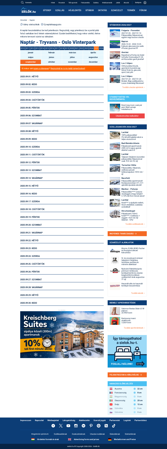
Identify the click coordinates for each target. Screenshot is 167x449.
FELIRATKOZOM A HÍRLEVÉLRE (124, 375)
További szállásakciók (134, 224)
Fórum (143, 10)
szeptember (30, 62)
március (72, 53)
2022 (81, 48)
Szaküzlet (117, 10)
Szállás (59, 10)
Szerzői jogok (100, 420)
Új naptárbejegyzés (52, 24)
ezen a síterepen (41, 68)
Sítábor (89, 10)
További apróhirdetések (134, 328)
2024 (91, 48)
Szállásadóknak (60, 434)
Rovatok (62, 3)
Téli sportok (72, 3)
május (30, 57)
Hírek (53, 3)
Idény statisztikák (31, 24)
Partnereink (114, 420)
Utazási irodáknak (97, 434)
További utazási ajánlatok (133, 87)
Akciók (126, 3)
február (51, 53)
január (30, 53)
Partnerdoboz (141, 420)
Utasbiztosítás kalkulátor (127, 116)
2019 (67, 48)
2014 (42, 48)
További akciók (137, 293)
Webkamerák (107, 3)
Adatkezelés (84, 420)
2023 (86, 48)
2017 (57, 48)
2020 (72, 48)
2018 (62, 48)
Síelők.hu (28, 10)
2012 (32, 48)
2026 (101, 48)
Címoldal (23, 20)
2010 (22, 48)
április (93, 53)
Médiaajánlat (53, 420)
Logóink (127, 420)
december (93, 62)
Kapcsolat (39, 420)
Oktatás (102, 10)
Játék (118, 3)
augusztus (93, 57)
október (51, 62)
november (72, 62)
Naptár (32, 20)
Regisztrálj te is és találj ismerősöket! (67, 68)
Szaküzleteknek (78, 434)
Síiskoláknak (115, 434)
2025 (96, 48)
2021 (76, 48)
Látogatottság (69, 420)
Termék (131, 10)
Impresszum (25, 420)
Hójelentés (74, 10)
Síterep (47, 10)
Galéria (96, 3)
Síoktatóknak (130, 434)
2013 (37, 48)
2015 (47, 48)
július (72, 57)
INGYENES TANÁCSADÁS (122, 234)
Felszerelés (85, 3)
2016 (52, 48)
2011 (27, 48)
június (51, 57)
